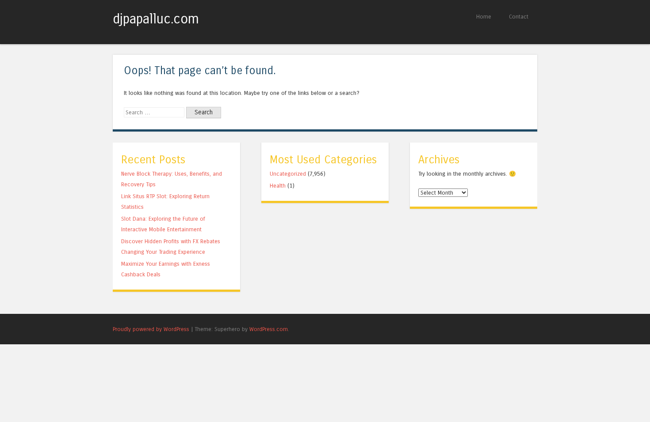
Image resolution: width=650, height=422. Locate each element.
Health (278, 185)
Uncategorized (288, 173)
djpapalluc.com (156, 19)
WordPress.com (268, 329)
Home (483, 16)
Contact (518, 16)
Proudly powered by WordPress (151, 329)
